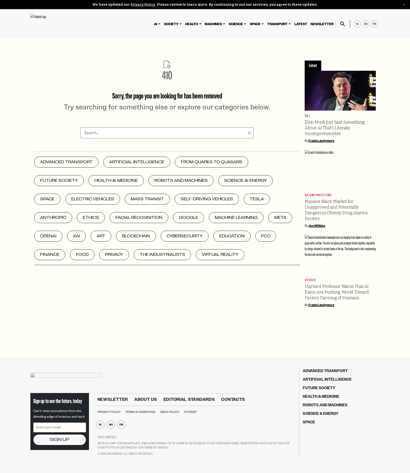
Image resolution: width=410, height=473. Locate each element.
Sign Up (59, 439)
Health (191, 24)
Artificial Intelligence (327, 379)
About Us (145, 399)
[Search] (249, 132)
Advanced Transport (325, 371)
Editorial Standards (189, 399)
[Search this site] (342, 24)
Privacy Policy (142, 5)
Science (236, 24)
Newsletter (322, 24)
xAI (307, 115)
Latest (300, 24)
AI (155, 24)
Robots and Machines (325, 405)
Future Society (319, 388)
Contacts (233, 399)
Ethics (310, 280)
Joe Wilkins (316, 226)
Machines (213, 24)
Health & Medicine (321, 396)
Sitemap (190, 412)
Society (171, 24)
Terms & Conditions (140, 412)
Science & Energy (321, 413)
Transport (277, 24)
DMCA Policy (169, 412)
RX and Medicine (318, 195)
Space (255, 24)
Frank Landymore (321, 141)
